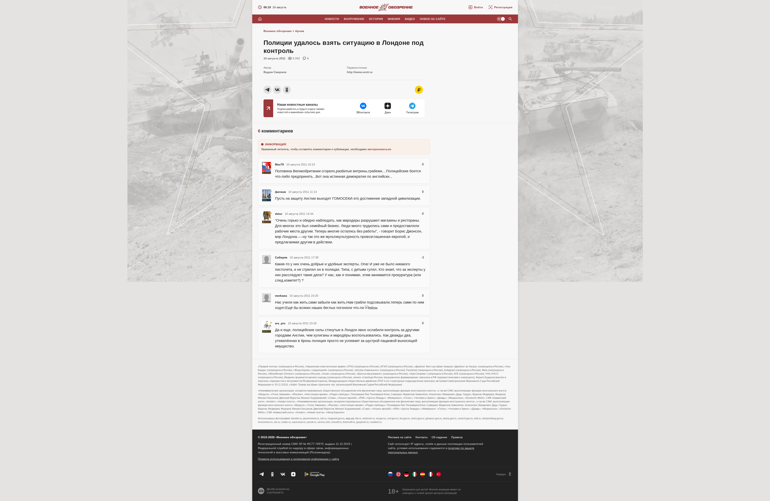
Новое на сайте (432, 19)
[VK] (283, 474)
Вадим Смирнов (275, 72)
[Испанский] (423, 474)
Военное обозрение (278, 31)
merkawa (281, 295)
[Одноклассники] (272, 474)
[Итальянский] (414, 474)
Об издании (439, 437)
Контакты (421, 437)
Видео (410, 19)
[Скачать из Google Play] (314, 474)
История (376, 19)
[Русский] (390, 474)
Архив (299, 31)
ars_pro (280, 323)
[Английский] (398, 474)
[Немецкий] (406, 474)
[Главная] (259, 18)
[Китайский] (439, 474)
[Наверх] (504, 474)
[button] (475, 7)
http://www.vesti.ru (360, 72)
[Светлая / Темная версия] (501, 18)
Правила (457, 437)
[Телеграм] (262, 474)
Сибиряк (281, 257)
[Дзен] (293, 474)
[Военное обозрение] (386, 7)
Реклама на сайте (399, 437)
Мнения (394, 19)
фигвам (280, 191)
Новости (332, 19)
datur (278, 213)
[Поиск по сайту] (510, 18)
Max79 (279, 164)
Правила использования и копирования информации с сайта (298, 459)
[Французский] (431, 474)
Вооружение (354, 19)
